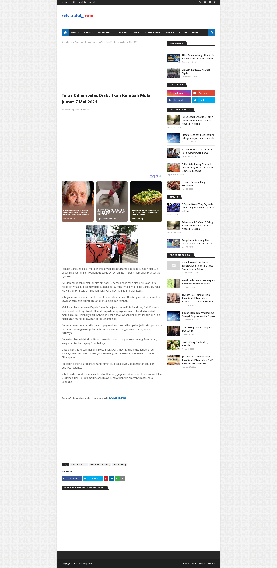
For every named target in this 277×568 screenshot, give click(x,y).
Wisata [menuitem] (75, 32)
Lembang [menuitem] (122, 32)
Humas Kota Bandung (100, 464)
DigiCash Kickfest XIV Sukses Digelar (196, 71)
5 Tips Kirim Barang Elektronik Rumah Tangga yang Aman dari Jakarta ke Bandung (197, 167)
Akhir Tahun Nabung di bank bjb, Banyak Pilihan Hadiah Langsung (198, 57)
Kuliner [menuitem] (183, 32)
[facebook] (209, 2)
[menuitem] (65, 32)
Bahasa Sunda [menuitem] (105, 32)
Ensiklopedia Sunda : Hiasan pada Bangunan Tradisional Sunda (198, 282)
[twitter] (214, 2)
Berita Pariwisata (78, 464)
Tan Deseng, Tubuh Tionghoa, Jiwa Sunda (197, 329)
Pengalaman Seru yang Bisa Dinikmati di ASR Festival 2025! (197, 242)
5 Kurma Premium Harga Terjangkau (194, 184)
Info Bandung (77, 42)
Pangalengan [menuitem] (152, 32)
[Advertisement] (112, 67)
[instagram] (200, 2)
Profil (72, 2)
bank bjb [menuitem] (88, 32)
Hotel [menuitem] (195, 32)
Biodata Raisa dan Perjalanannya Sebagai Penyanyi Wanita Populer (198, 137)
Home (64, 2)
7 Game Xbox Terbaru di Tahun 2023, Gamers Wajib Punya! (197, 151)
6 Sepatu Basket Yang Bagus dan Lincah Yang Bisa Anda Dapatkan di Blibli (198, 207)
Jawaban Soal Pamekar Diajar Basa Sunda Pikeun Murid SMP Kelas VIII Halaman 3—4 (197, 360)
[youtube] (205, 2)
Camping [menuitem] (169, 32)
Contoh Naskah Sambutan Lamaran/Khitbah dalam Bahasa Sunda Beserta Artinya (197, 265)
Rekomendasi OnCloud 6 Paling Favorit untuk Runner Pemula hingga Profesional (197, 120)
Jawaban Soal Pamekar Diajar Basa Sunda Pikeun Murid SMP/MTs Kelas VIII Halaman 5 (197, 298)
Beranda (65, 42)
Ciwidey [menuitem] (136, 32)
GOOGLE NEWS (117, 398)
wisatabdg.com (72, 110)
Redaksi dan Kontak (86, 2)
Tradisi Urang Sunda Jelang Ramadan (195, 344)
